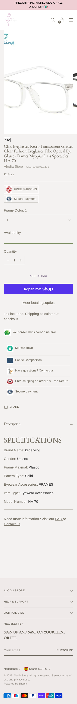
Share (14, 406)
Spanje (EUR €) (38, 668)
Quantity (10, 251)
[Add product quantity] (21, 260)
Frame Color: (15, 210)
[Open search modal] (52, 20)
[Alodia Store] (12, 19)
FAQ (59, 519)
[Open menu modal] (71, 20)
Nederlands (11, 668)
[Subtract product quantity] (8, 260)
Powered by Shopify (15, 683)
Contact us (46, 370)
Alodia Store (13, 166)
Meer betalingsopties (38, 302)
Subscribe (64, 650)
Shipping (32, 314)
